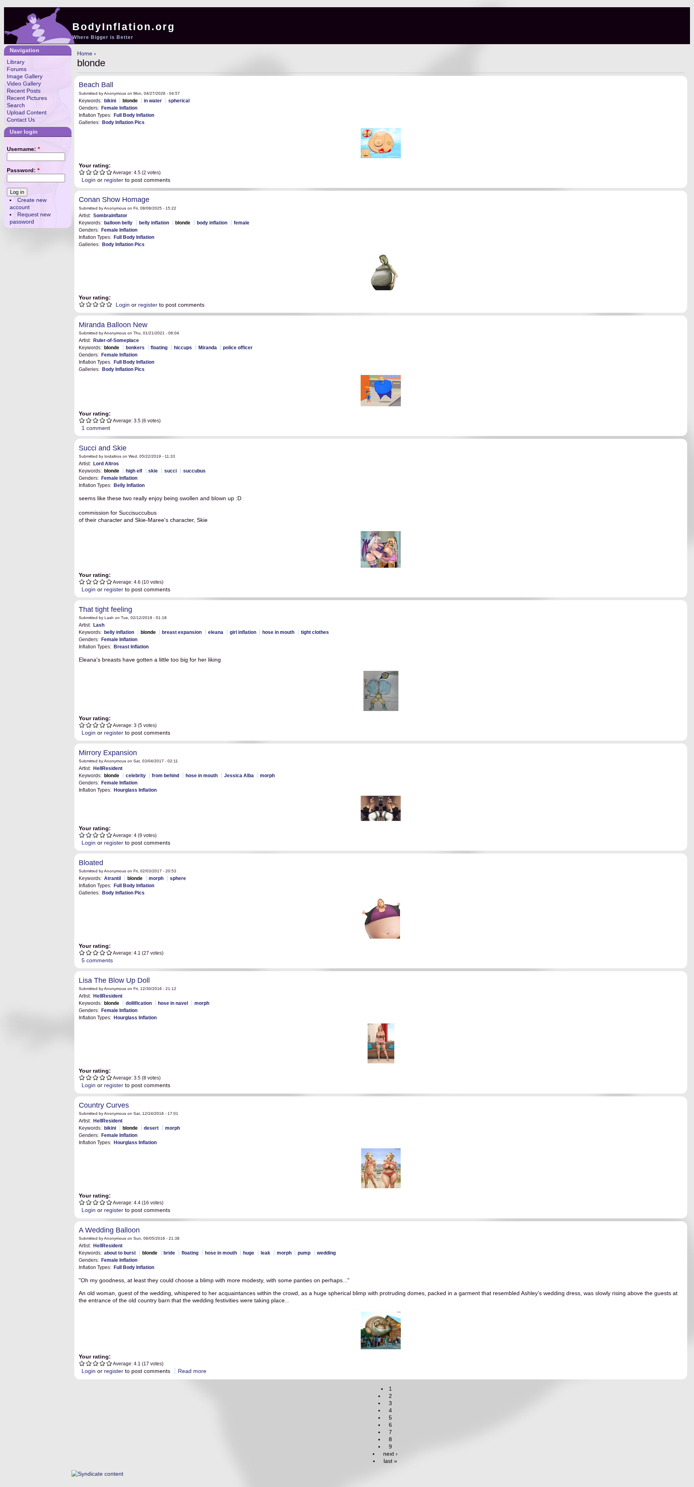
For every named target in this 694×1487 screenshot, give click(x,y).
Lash (98, 624)
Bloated (91, 863)
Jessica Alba (239, 775)
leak (265, 1252)
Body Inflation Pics (123, 122)
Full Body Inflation (134, 115)
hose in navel (173, 1003)
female (241, 222)
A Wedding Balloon (109, 1230)
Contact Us (21, 119)
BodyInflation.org (123, 26)
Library (15, 62)
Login (89, 180)
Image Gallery (25, 76)
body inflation (212, 222)
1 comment (96, 428)
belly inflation (154, 222)
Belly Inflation (129, 485)
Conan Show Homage (114, 200)
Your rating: (95, 165)
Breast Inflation (131, 646)
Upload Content (27, 112)
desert (151, 1128)
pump (304, 1252)
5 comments (97, 960)
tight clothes (315, 632)
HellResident (107, 768)
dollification (139, 1003)
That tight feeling (105, 609)
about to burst (120, 1252)
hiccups (183, 347)
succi (170, 470)
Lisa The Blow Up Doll (114, 980)
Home (84, 53)
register (113, 180)
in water (153, 100)
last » (390, 1461)
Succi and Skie (103, 448)
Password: (23, 170)
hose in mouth (278, 632)
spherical (179, 100)
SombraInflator (110, 215)
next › (390, 1453)
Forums (17, 69)
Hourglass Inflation (135, 789)
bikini (110, 100)
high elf (134, 470)
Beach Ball (96, 85)
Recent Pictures (27, 98)
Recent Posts (24, 91)
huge (248, 1252)
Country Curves (104, 1105)
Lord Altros (106, 463)
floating (159, 347)
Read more (192, 1371)
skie (153, 470)
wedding (326, 1252)
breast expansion (182, 632)
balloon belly (118, 222)
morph (267, 775)
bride (169, 1252)
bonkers (135, 347)
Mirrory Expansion (108, 753)
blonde (130, 100)
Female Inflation (119, 107)
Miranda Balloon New (113, 325)
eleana (215, 632)
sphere (178, 878)
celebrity (136, 775)
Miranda (207, 347)
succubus (194, 470)
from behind (165, 775)
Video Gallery (24, 83)
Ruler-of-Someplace (116, 340)
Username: (23, 149)
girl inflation (243, 632)
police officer (238, 347)
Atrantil (112, 878)
